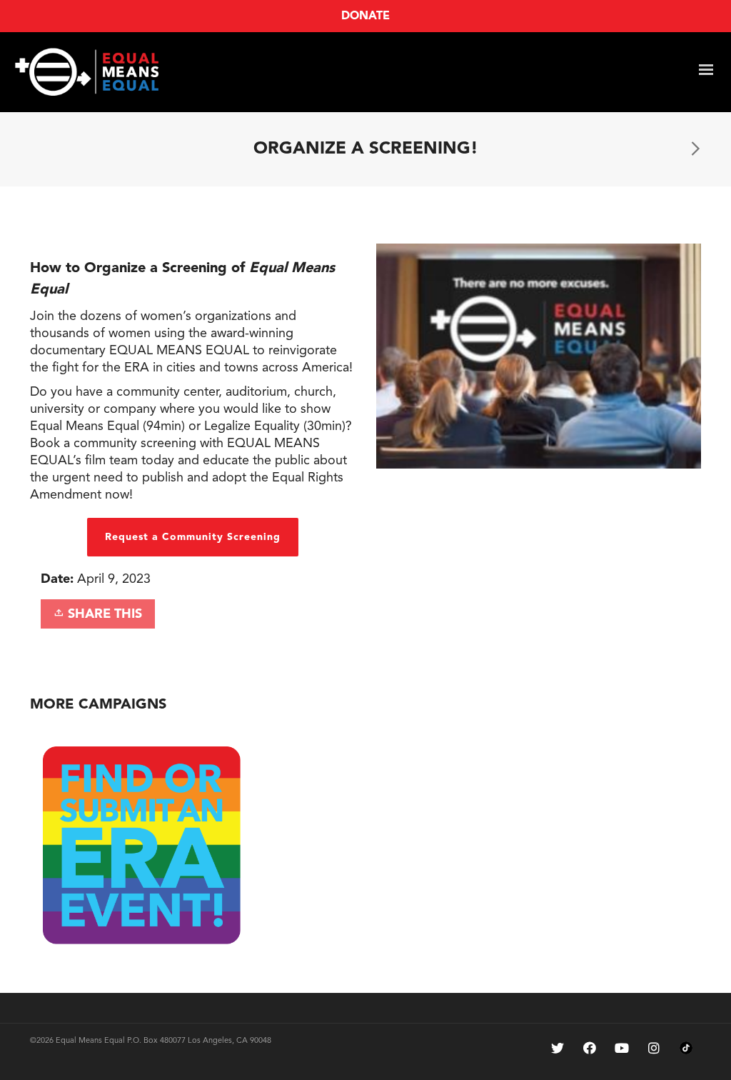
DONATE (365, 16)
